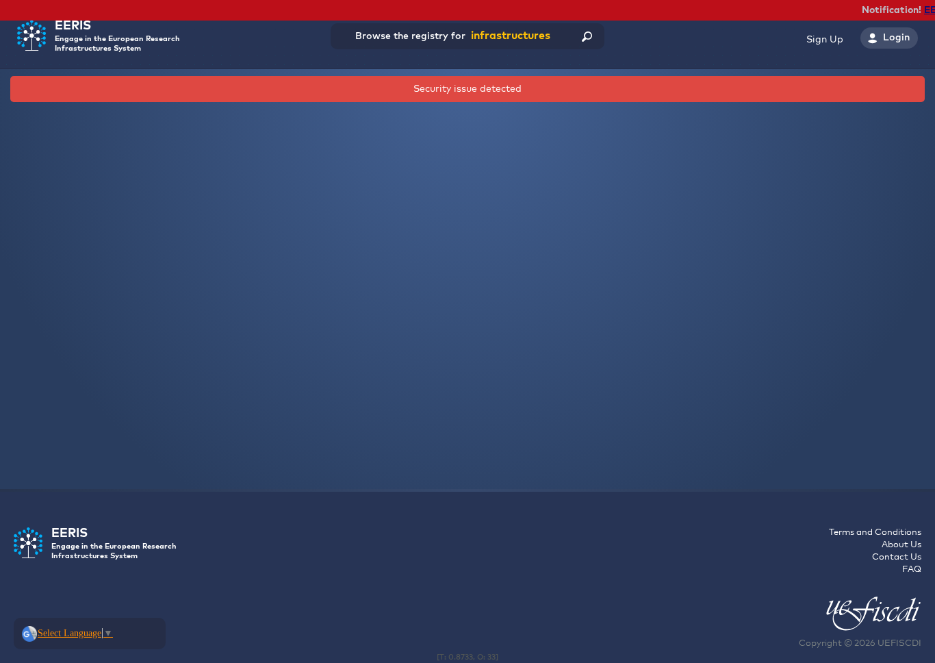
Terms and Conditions (875, 532)
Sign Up (824, 40)
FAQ (911, 569)
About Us (901, 544)
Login (896, 37)
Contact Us (896, 557)
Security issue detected (467, 89)
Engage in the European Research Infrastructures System (117, 36)
